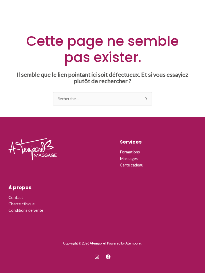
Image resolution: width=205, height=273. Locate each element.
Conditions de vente (26, 210)
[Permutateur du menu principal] (194, 10)
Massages (129, 158)
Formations (130, 152)
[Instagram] (96, 256)
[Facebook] (108, 256)
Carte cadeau (131, 165)
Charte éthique (22, 204)
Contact (16, 197)
